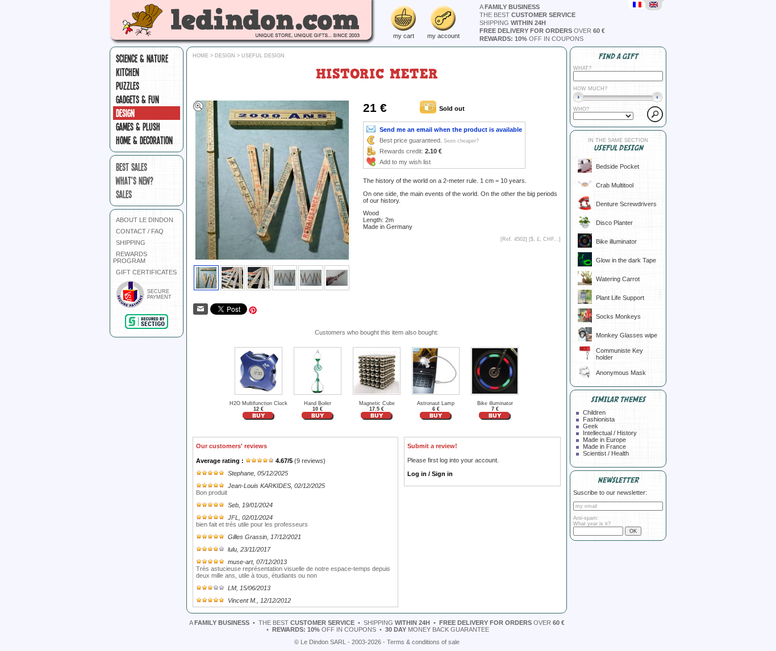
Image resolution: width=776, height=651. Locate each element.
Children (594, 412)
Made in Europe (604, 439)
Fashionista (599, 419)
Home (200, 56)
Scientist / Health (606, 453)
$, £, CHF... (545, 239)
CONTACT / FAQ (140, 231)
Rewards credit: (401, 151)
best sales (131, 167)
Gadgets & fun (137, 99)
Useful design (263, 56)
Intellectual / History (610, 432)
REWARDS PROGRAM (130, 257)
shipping (512, 22)
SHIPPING (130, 242)
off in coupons (531, 38)
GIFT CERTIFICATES (146, 272)
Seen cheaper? (461, 141)
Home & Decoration (144, 140)
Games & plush (138, 126)
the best (527, 14)
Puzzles (127, 86)
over (542, 30)
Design (125, 113)
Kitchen (127, 72)
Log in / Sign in (430, 473)
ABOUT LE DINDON (144, 219)
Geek (590, 426)
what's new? (134, 180)
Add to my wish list (405, 161)
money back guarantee (437, 629)
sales (124, 194)
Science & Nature (142, 58)
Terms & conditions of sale (423, 642)
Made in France (604, 446)
